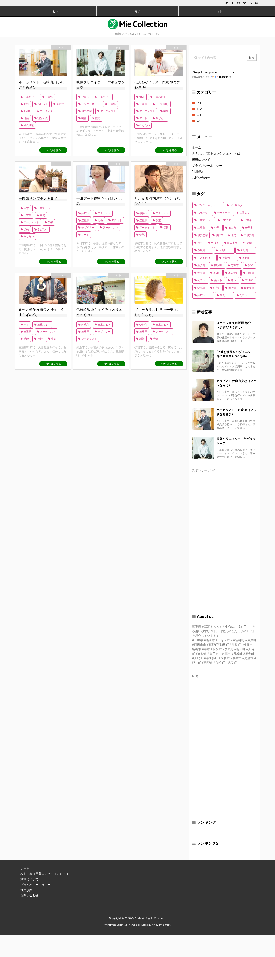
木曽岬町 (233, 272)
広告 (199, 121)
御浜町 (218, 265)
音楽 (26, 118)
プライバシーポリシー (207, 165)
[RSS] (251, 3)
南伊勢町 (249, 235)
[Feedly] (257, 3)
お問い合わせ (201, 177)
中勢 (42, 215)
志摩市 (235, 265)
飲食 (222, 295)
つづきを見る (53, 150)
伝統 (26, 229)
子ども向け (162, 104)
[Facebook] (232, 3)
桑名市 (218, 280)
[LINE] (244, 3)
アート (143, 118)
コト (199, 115)
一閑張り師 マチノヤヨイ (38, 198)
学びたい (161, 118)
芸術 (84, 118)
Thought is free (161, 924)
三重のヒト (30, 97)
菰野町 (232, 287)
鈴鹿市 (85, 213)
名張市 (215, 242)
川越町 (246, 257)
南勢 (200, 242)
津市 (142, 97)
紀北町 (201, 287)
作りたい (144, 125)
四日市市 (42, 104)
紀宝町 (217, 287)
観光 (97, 118)
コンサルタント (239, 205)
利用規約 (198, 171)
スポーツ (202, 212)
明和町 (27, 111)
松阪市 (201, 280)
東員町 (250, 272)
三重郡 (201, 227)
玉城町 (249, 280)
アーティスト (47, 111)
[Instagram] (238, 3)
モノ (199, 109)
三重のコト (246, 212)
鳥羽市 (243, 295)
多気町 (250, 242)
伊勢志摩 (86, 111)
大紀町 (244, 250)
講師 (26, 338)
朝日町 (217, 272)
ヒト (60, 47)
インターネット (90, 104)
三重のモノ (227, 220)
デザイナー (87, 227)
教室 (158, 220)
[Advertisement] (224, 538)
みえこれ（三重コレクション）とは (216, 153)
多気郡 (60, 104)
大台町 (223, 250)
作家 (53, 338)
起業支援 (249, 287)
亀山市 (232, 227)
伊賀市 (219, 235)
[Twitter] (226, 3)
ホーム (196, 147)
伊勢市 (85, 97)
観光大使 (42, 118)
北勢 (26, 104)
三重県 (49, 97)
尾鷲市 (226, 257)
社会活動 (29, 125)
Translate (224, 77)
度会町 (201, 265)
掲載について (201, 159)
